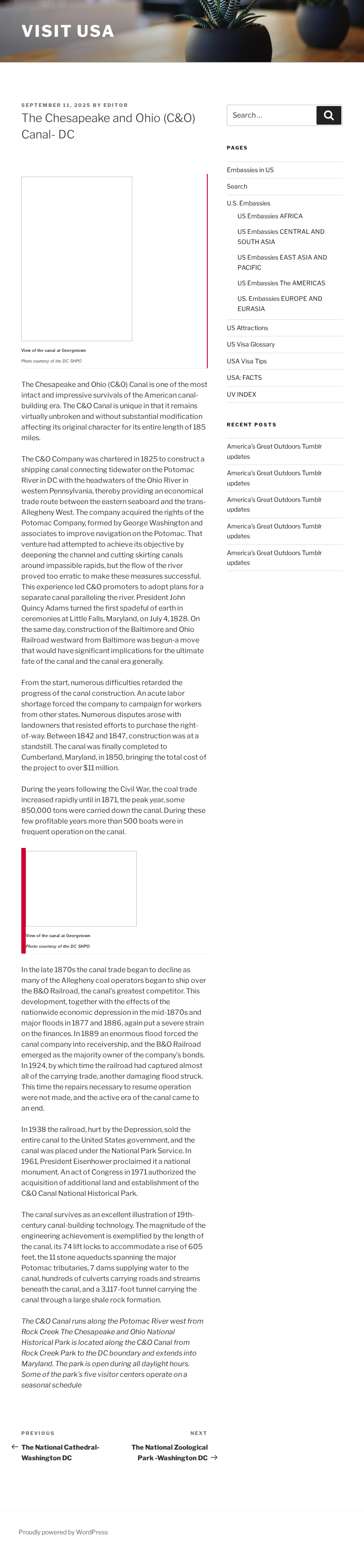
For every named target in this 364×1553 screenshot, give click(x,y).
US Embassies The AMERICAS (281, 283)
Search (237, 186)
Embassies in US (250, 169)
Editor (115, 105)
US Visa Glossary (251, 344)
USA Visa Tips (247, 361)
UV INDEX (242, 394)
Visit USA (68, 31)
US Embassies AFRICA (270, 216)
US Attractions (247, 327)
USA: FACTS (244, 377)
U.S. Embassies (248, 203)
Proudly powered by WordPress (63, 1532)
